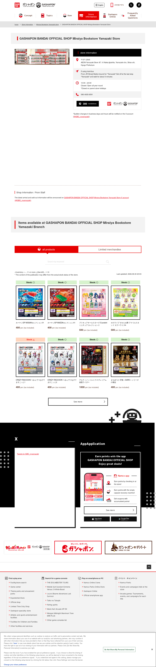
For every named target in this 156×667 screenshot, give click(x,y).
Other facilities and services (21, 626)
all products (48, 249)
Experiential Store (17, 598)
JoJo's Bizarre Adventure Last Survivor (59, 595)
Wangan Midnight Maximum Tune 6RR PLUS (60, 614)
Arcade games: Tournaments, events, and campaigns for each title (133, 596)
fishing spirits (52, 605)
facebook (138, 5)
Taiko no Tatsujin (53, 600)
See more (78, 401)
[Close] (152, 649)
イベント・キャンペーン (127, 578)
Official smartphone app (93, 595)
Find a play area (15, 578)
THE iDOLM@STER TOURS (57, 583)
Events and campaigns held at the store (133, 588)
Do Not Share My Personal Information (119, 649)
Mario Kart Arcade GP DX (57, 609)
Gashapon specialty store (20, 611)
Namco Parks (125, 583)
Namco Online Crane (92, 583)
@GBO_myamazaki (81, 116)
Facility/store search (18, 583)
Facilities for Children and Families (23, 622)
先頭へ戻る (149, 567)
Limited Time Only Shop (19, 606)
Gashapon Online (90, 591)
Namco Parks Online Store (94, 587)
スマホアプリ (119, 5)
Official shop (15, 602)
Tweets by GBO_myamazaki (28, 454)
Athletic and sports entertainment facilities (23, 616)
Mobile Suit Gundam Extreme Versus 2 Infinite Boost (58, 588)
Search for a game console (56, 578)
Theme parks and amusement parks (22, 592)
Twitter (131, 5)
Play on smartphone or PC (92, 578)
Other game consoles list (57, 620)
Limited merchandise (109, 249)
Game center (15, 587)
